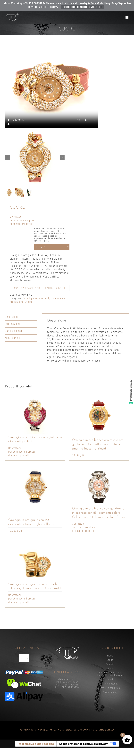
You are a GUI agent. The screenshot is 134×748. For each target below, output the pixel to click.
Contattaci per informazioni (39, 288)
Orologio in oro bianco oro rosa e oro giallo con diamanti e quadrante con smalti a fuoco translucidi (97, 444)
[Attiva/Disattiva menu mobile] (127, 17)
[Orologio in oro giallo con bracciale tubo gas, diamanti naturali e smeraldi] (35, 562)
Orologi (29, 301)
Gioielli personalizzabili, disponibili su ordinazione (110, 674)
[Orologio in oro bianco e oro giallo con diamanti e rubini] (35, 415)
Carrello (110, 679)
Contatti (110, 664)
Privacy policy (110, 692)
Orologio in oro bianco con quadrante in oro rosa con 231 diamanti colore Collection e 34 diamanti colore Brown (98, 513)
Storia (110, 660)
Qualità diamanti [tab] (14, 330)
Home (110, 655)
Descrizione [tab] (11, 316)
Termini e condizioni (110, 688)
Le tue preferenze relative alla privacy (83, 743)
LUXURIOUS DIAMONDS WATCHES (82, 7)
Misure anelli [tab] (12, 337)
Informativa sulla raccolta (36, 743)
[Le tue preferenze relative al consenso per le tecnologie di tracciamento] (131, 391)
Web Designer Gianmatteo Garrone (96, 730)
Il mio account (110, 683)
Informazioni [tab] (12, 323)
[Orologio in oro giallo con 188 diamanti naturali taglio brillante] (35, 486)
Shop (110, 668)
